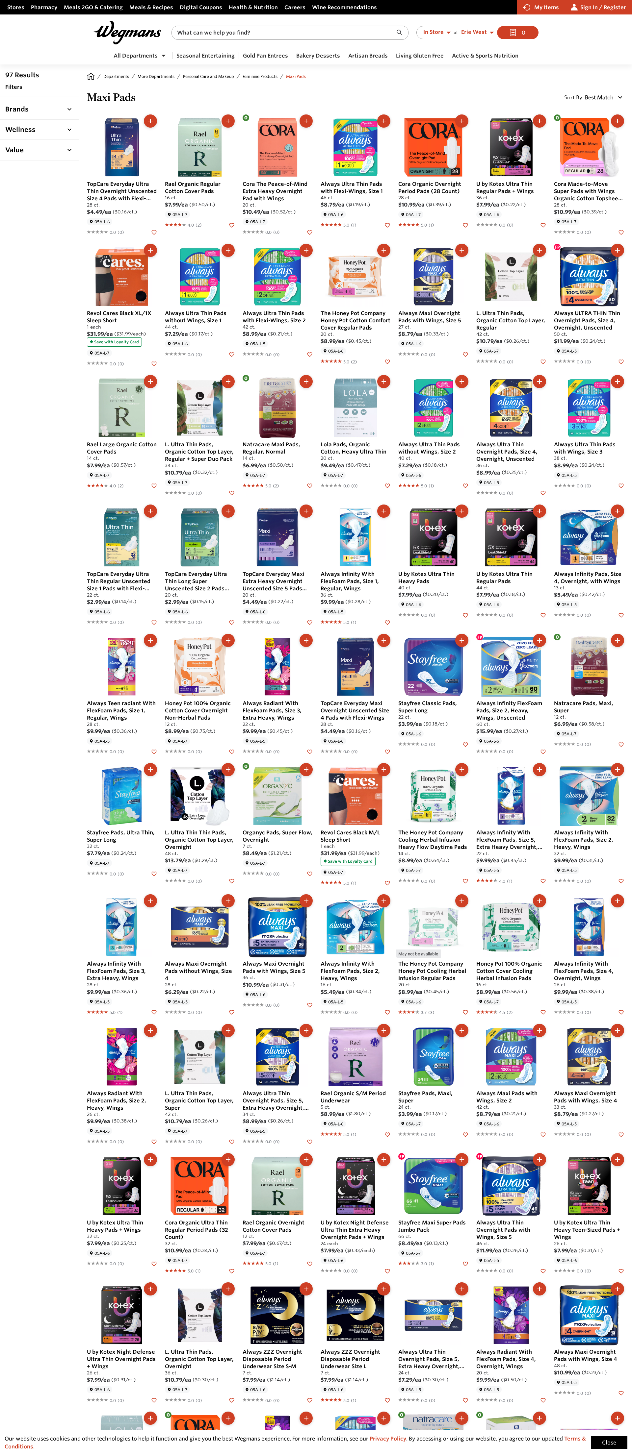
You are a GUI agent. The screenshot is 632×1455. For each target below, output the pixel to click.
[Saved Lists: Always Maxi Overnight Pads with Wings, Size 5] (465, 354)
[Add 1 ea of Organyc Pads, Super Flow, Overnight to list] (306, 769)
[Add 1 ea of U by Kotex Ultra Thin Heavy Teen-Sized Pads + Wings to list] (617, 1159)
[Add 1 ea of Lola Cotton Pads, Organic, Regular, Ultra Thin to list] (150, 1418)
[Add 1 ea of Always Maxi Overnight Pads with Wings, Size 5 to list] (461, 250)
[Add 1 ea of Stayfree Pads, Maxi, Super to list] (461, 1030)
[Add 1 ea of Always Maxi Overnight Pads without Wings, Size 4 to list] (228, 900)
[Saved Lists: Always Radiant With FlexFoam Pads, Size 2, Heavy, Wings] (154, 1141)
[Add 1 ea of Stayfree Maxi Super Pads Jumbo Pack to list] (461, 1159)
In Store (433, 32)
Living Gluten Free (420, 55)
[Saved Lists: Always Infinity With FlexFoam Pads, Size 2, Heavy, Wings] (621, 880)
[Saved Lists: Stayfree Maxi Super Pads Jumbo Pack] (465, 1263)
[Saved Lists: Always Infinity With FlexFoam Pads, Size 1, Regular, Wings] (387, 622)
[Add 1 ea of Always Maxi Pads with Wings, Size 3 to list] (383, 1418)
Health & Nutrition (253, 7)
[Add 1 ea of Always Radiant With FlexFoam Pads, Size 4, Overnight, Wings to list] (539, 1288)
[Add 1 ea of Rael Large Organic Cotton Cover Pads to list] (150, 381)
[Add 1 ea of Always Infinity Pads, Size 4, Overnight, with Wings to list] (617, 511)
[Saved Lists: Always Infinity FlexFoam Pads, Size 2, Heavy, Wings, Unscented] (543, 751)
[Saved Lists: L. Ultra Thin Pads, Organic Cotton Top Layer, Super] (232, 1141)
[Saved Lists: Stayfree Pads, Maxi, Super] (465, 1134)
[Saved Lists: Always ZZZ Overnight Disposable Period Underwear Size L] (387, 1400)
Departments (116, 76)
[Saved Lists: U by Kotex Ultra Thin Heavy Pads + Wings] (154, 1263)
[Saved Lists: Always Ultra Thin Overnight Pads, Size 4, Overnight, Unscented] (543, 493)
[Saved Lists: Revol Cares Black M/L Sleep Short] (387, 882)
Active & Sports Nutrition (485, 55)
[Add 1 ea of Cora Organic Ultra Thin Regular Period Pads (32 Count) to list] (228, 1159)
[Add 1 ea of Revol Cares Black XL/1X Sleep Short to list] (150, 250)
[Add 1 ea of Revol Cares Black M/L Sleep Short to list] (383, 769)
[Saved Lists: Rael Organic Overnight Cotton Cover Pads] (310, 1263)
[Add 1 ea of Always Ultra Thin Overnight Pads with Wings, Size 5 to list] (539, 1159)
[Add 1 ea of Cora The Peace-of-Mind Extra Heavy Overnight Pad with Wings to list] (306, 121)
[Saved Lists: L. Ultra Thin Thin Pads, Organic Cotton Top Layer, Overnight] (232, 880)
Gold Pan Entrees (265, 55)
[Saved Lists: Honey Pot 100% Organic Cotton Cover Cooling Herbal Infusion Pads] (543, 1012)
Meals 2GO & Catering (93, 7)
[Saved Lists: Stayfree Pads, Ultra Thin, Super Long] (154, 873)
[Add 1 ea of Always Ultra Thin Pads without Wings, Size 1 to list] (228, 250)
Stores (15, 7)
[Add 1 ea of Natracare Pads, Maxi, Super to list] (617, 640)
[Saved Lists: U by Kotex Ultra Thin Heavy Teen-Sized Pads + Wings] (621, 1270)
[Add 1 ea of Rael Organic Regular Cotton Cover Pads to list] (228, 121)
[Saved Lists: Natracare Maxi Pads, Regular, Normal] (310, 485)
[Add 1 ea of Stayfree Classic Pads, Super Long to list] (461, 640)
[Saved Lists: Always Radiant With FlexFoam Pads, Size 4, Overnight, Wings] (543, 1400)
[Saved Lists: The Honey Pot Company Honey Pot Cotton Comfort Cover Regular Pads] (387, 361)
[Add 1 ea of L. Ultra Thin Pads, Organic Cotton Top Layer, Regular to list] (539, 250)
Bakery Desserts (318, 55)
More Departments (156, 76)
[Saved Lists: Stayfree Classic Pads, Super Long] (465, 744)
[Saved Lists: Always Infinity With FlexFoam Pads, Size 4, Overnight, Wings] (621, 1012)
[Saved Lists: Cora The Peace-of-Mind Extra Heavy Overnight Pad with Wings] (310, 232)
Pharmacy (44, 7)
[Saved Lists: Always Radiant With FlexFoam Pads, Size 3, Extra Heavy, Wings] (310, 751)
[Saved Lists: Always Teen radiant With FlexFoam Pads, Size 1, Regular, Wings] (154, 751)
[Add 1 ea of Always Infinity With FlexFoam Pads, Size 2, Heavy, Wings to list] (617, 769)
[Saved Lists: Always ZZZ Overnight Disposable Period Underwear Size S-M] (310, 1400)
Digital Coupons (201, 7)
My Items (546, 7)
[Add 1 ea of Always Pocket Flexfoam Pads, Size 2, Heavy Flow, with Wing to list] (617, 1418)
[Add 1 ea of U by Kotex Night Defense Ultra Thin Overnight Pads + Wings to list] (150, 1288)
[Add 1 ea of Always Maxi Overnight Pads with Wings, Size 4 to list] (617, 1030)
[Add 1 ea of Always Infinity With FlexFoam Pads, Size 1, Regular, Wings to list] (383, 511)
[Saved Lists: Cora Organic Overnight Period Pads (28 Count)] (465, 225)
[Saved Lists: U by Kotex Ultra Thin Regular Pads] (543, 615)
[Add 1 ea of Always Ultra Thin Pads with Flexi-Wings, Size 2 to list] (306, 250)
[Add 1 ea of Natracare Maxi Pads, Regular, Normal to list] (306, 381)
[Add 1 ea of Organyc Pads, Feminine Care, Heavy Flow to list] (539, 1418)
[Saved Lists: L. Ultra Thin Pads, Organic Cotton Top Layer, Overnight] (232, 1400)
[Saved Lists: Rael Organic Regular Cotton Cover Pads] (232, 225)
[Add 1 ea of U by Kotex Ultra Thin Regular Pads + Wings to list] (539, 121)
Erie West (474, 32)
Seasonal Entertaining (205, 55)
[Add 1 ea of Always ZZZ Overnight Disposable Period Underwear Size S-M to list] (306, 1288)
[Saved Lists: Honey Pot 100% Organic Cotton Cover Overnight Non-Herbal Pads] (232, 751)
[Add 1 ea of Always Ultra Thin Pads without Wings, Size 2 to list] (461, 381)
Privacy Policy (388, 1438)
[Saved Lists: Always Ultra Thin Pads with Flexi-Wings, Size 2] (310, 354)
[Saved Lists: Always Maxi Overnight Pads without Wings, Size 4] (232, 1012)
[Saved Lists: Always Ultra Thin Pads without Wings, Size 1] (232, 354)
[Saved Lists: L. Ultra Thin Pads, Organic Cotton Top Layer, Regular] (543, 361)
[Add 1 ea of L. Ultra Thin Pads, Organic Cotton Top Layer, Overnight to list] (228, 1288)
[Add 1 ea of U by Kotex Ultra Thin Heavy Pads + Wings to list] (150, 1159)
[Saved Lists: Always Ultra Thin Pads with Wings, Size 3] (621, 485)
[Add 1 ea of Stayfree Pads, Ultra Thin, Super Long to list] (150, 769)
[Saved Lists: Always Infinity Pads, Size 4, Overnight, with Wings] (621, 615)
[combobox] (289, 33)
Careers (294, 7)
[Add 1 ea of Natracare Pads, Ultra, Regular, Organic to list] (461, 1418)
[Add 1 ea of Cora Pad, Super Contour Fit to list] (228, 1418)
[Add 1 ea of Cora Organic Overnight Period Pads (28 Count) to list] (461, 121)
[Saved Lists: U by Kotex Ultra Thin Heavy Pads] (465, 615)
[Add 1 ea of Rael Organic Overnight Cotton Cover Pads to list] (306, 1159)
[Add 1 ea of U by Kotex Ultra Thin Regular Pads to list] (539, 511)
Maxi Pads (296, 76)
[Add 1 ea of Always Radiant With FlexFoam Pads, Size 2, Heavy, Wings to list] (150, 1030)
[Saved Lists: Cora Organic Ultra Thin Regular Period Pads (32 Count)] (232, 1270)
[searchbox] (285, 32)
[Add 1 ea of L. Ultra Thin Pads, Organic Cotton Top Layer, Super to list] (228, 1030)
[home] (91, 76)
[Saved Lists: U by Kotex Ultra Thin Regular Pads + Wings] (543, 225)
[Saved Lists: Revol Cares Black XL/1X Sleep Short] (154, 363)
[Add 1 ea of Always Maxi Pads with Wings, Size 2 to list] (539, 1030)
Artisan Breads (368, 55)
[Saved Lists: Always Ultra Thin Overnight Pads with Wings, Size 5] (543, 1270)
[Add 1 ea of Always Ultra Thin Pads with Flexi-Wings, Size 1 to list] (383, 121)
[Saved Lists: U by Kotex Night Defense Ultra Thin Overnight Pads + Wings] (154, 1400)
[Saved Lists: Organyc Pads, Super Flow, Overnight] (310, 873)
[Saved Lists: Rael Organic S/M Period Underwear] (387, 1134)
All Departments (136, 55)
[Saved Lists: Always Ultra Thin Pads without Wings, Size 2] (465, 485)
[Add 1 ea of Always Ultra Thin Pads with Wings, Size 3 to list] (617, 381)
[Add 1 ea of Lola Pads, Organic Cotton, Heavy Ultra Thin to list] (383, 381)
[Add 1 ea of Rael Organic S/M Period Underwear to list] (383, 1030)
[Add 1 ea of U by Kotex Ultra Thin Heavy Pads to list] (461, 511)
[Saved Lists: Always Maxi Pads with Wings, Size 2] (543, 1134)
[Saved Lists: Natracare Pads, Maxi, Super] (621, 744)
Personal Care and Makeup (208, 76)
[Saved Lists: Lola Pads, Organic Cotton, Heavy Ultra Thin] (387, 485)
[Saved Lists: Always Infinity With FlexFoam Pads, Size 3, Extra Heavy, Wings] (154, 1012)
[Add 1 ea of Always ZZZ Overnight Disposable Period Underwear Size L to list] (383, 1288)
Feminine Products (260, 76)
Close (609, 1442)
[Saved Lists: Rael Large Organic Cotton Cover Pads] (154, 485)
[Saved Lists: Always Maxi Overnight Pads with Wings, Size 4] (621, 1134)
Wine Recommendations (344, 7)
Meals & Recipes (151, 7)
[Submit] (401, 32)
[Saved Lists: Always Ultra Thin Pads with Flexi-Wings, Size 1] (387, 225)
